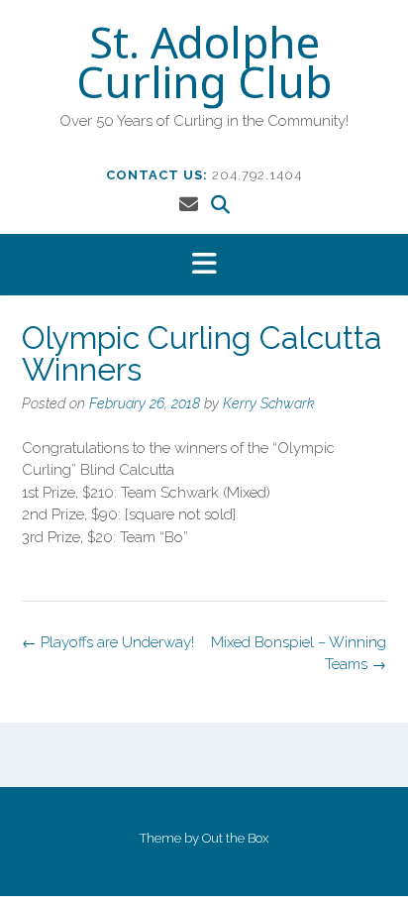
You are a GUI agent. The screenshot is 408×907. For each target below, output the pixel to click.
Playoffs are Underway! (108, 642)
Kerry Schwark (269, 403)
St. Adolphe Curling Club (204, 66)
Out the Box (235, 838)
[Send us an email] (188, 204)
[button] (204, 265)
